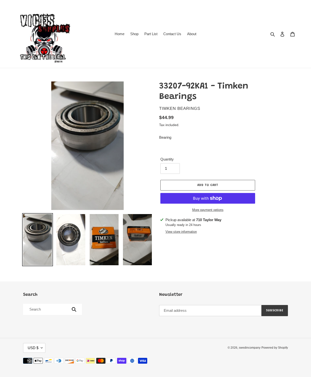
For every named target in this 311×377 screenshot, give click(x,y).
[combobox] (52, 309)
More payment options (208, 210)
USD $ (33, 348)
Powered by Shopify (274, 347)
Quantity (167, 159)
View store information (181, 231)
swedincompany (249, 347)
